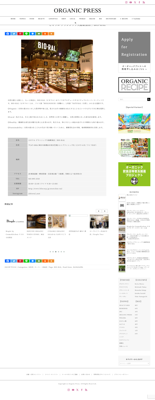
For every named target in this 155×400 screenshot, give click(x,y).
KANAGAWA (78, 267)
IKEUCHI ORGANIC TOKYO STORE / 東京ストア (35, 234)
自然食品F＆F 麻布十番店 (77, 232)
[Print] (45, 33)
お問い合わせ (85, 374)
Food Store (67, 267)
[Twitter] (14, 33)
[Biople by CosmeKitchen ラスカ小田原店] (15, 221)
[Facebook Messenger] (33, 33)
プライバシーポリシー (121, 374)
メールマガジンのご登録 (70, 374)
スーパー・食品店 (40, 267)
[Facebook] (8, 33)
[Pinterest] (20, 33)
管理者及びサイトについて (102, 374)
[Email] (39, 33)
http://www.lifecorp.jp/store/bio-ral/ (45, 188)
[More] (51, 33)
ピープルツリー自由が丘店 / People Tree (98, 232)
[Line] (26, 33)
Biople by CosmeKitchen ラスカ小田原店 (15, 234)
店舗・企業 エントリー (33, 374)
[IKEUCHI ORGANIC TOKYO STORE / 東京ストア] (36, 221)
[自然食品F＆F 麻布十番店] (78, 221)
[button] (75, 23)
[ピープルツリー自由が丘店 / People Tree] (99, 221)
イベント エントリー (51, 374)
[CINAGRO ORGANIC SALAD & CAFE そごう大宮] (57, 221)
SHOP (31, 267)
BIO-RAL (58, 267)
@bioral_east (34, 193)
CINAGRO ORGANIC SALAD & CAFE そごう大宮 (57, 234)
